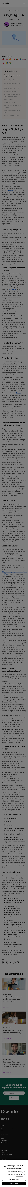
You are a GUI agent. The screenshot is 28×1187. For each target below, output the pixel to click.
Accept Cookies (14, 1183)
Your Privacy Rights (14, 1179)
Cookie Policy (19, 1176)
